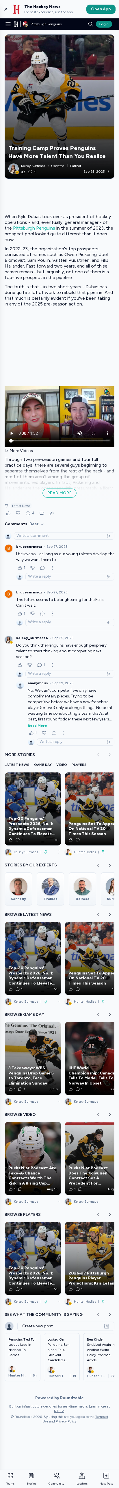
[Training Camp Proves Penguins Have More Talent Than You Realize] (59, 106)
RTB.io (59, 1411)
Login (104, 24)
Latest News (21, 506)
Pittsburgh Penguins (34, 228)
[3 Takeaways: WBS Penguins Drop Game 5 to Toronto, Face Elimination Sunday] (33, 1058)
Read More (37, 726)
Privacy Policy (66, 1421)
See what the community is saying (44, 1314)
